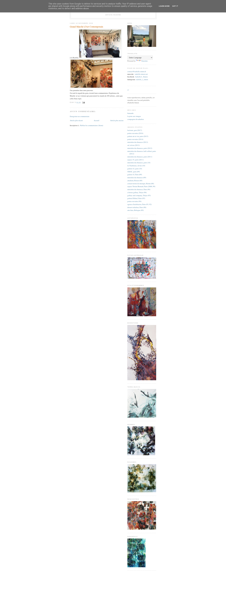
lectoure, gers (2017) (134, 130)
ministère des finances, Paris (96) (138, 189)
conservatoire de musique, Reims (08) (140, 183)
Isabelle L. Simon (141, 77)
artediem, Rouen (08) (134, 180)
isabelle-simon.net (141, 74)
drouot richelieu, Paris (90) (136, 207)
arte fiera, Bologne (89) (135, 210)
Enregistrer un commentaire (79, 116)
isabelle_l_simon (142, 79)
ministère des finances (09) (136, 177)
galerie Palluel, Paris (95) (136, 198)
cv (128, 90)
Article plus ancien (116, 120)
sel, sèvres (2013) (133, 145)
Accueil (96, 120)
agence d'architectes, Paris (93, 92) (139, 204)
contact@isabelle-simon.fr (136, 71)
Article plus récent (76, 120)
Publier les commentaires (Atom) (91, 125)
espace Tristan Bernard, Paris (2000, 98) (141, 186)
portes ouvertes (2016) (135, 133)
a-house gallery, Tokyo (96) (137, 192)
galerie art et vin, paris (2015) (137, 136)
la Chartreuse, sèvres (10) (136, 165)
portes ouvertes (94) (134, 201)
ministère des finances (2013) (137, 142)
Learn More (164, 6)
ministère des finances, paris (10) (138, 162)
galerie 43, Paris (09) (134, 174)
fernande (130, 113)
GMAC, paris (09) (133, 171)
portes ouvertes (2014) (135, 139)
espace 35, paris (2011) (135, 160)
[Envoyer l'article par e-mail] (83, 102)
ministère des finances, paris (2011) (139, 156)
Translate (144, 61)
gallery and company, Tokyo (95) (139, 195)
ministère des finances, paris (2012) (139, 148)
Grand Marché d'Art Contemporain (86, 26)
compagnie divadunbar (135, 119)
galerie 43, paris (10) (134, 168)
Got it (175, 6)
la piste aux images (134, 116)
